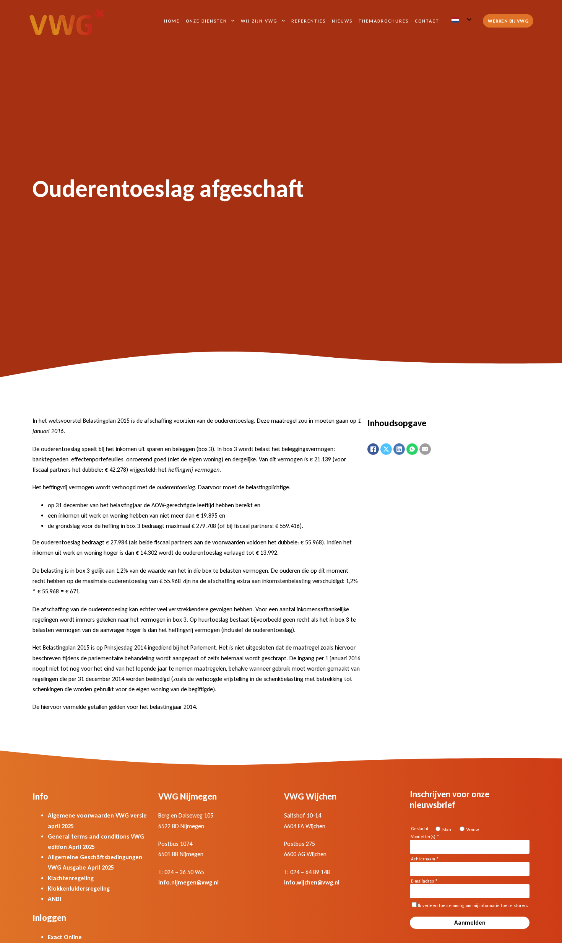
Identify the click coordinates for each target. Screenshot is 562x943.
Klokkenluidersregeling (79, 888)
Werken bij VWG (508, 21)
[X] (386, 449)
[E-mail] (425, 449)
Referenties (308, 21)
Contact (427, 21)
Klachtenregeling (71, 878)
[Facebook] (373, 449)
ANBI (54, 898)
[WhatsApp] (412, 449)
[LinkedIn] (399, 449)
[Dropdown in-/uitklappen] (233, 21)
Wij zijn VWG (259, 21)
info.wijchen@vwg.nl (311, 882)
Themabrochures (384, 21)
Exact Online (65, 937)
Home (172, 21)
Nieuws (342, 21)
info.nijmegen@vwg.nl (188, 882)
